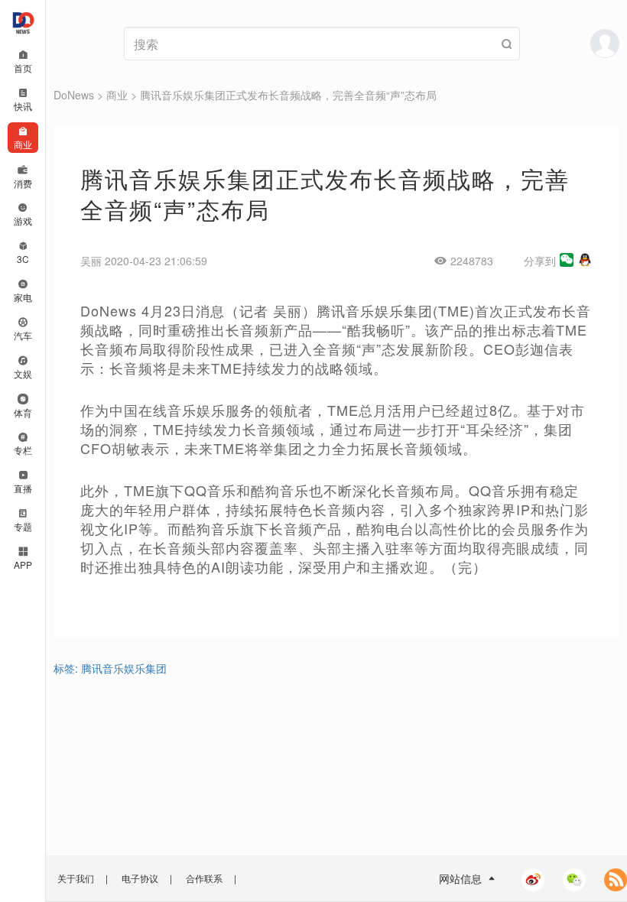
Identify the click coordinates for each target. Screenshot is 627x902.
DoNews (74, 94)
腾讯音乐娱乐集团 (124, 668)
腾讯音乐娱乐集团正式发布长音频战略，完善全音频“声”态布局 (288, 94)
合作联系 (204, 877)
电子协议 (140, 877)
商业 (117, 94)
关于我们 (75, 877)
